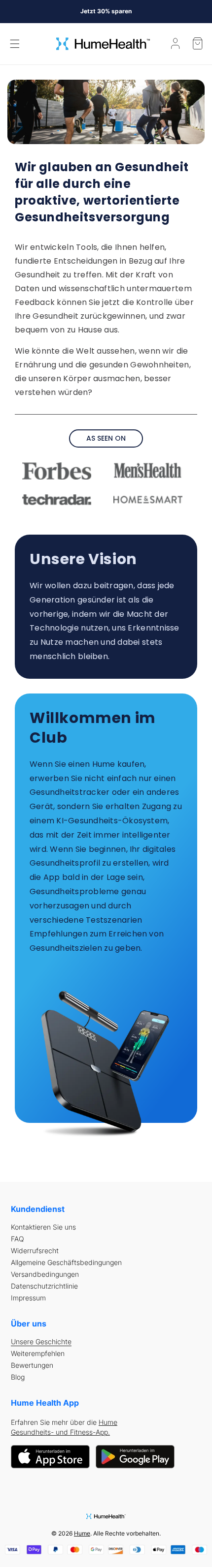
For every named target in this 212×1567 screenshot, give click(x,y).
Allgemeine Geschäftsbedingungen (66, 1262)
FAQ (17, 1239)
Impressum (28, 1298)
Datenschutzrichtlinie (44, 1286)
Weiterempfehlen (38, 1353)
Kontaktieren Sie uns (43, 1227)
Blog (18, 1377)
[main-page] (103, 44)
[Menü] (15, 44)
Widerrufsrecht (35, 1250)
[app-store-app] (50, 1455)
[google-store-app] (135, 1455)
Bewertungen (32, 1365)
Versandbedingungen (45, 1274)
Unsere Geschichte (41, 1341)
